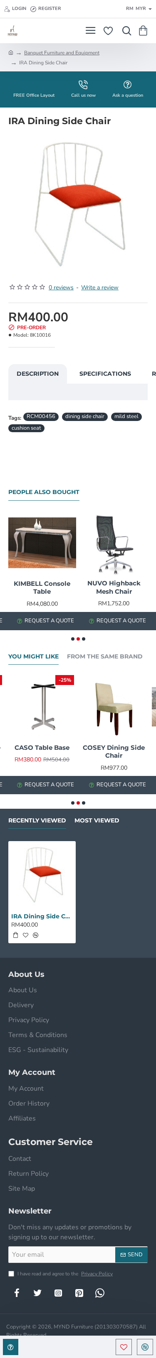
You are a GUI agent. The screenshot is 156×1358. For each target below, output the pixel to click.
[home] (10, 52)
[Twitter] (37, 1293)
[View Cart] (144, 30)
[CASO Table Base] (42, 707)
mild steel (126, 416)
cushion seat (26, 428)
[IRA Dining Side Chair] (42, 874)
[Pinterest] (79, 1293)
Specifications (105, 373)
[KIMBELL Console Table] (42, 543)
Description (38, 373)
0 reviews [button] (61, 287)
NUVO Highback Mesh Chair (114, 587)
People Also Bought (43, 492)
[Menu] (90, 30)
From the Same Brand (105, 656)
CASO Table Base (42, 747)
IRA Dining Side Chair (42, 916)
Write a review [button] (100, 287)
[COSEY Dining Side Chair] (114, 707)
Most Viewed (96, 820)
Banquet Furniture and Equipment (61, 52)
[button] (124, 1347)
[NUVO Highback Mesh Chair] (114, 543)
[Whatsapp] (100, 1293)
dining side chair (84, 416)
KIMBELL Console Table (42, 588)
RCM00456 (41, 416)
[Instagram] (58, 1293)
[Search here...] (124, 30)
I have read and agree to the (64, 1273)
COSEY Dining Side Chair (114, 752)
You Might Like (33, 656)
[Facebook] (16, 1293)
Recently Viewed (37, 820)
